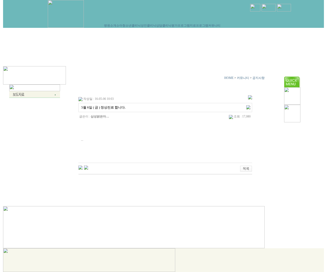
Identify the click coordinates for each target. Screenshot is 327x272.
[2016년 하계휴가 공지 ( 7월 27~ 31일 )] (80, 167)
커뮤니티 (214, 25)
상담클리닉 (163, 25)
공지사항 (258, 78)
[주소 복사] (248, 107)
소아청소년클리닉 (128, 25)
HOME (228, 78)
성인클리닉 (148, 25)
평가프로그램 (180, 25)
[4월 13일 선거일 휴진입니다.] (86, 167)
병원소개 (110, 25)
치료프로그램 (199, 25)
